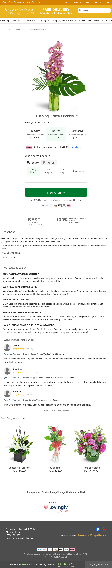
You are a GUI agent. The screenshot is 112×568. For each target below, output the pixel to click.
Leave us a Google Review (92, 535)
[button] (104, 555)
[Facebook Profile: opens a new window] (98, 529)
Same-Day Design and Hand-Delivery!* (22, 2)
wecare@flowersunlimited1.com (20, 537)
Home (8, 29)
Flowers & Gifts (19, 29)
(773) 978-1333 (13, 535)
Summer (16, 20)
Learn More (76, 147)
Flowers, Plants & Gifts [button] (90, 20)
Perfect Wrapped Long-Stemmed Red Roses (41, 377)
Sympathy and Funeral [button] (63, 20)
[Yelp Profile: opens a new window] (104, 529)
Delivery (35, 162)
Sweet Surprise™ (30, 400)
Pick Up (50, 162)
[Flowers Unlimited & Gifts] (19, 11)
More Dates (78, 170)
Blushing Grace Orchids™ (34, 354)
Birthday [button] (43, 20)
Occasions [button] (28, 20)
